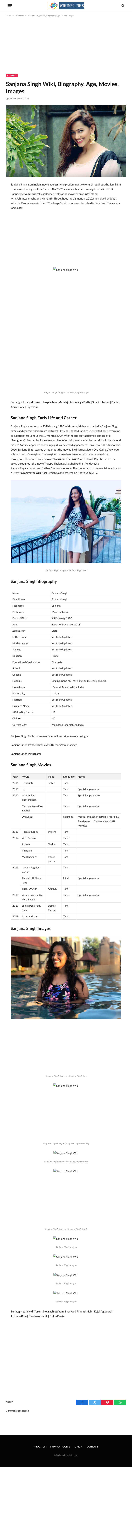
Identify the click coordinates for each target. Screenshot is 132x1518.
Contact (92, 1446)
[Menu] (10, 5)
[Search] (122, 5)
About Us (40, 1446)
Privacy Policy (60, 1446)
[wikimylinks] (66, 5)
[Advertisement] (66, 48)
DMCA (78, 1446)
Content (11, 75)
